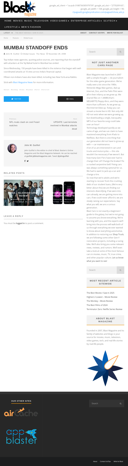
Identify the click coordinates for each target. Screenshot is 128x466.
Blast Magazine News (23, 82)
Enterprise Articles (85, 21)
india (22, 90)
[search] (120, 52)
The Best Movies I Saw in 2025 (29, 33)
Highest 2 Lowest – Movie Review (102, 297)
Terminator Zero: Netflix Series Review (104, 309)
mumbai (30, 90)
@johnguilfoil (63, 156)
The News (40, 54)
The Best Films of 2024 (97, 305)
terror (38, 90)
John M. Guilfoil (12, 54)
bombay (15, 90)
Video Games (58, 21)
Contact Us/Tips (97, 33)
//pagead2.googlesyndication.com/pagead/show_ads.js (98, 12)
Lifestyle (11, 27)
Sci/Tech (109, 21)
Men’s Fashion (31, 27)
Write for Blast (115, 33)
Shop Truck (118, 234)
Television (41, 21)
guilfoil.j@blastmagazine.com (38, 156)
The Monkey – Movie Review (100, 301)
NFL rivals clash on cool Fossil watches (24, 122)
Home (8, 21)
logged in (20, 223)
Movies (18, 21)
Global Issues (29, 54)
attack (7, 90)
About (83, 33)
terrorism (45, 90)
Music (28, 21)
